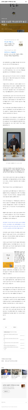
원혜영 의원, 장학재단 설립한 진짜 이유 (11, 335)
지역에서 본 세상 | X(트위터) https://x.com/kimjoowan (8, 388)
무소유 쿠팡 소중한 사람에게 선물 (9, 42)
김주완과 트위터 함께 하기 (6, 404)
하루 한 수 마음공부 (10, 52)
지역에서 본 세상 (7, 331)
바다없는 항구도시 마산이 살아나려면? (11, 342)
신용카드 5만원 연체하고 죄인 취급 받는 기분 (11, 347)
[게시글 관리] (10, 327)
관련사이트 (3, 402)
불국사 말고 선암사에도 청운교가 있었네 (11, 339)
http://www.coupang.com (10, 39)
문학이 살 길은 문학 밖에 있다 (9, 345)
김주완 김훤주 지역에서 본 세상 (8, 1)
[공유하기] (8, 327)
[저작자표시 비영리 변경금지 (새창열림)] (19, 327)
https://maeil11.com (8, 50)
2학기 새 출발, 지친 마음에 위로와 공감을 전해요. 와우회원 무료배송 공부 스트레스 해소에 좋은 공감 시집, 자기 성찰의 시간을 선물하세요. (9, 44)
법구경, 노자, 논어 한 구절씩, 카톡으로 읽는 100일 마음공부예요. (13, 54)
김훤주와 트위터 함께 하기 (6, 407)
